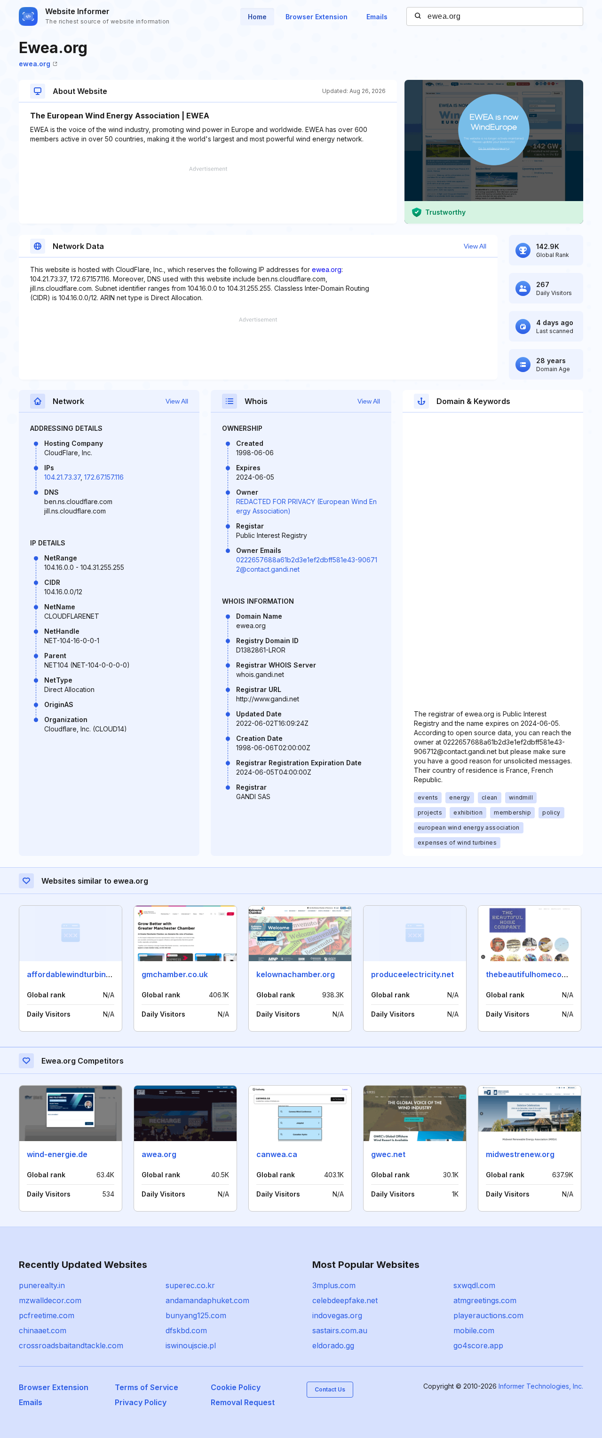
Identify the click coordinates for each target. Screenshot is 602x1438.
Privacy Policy (140, 1402)
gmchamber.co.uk (175, 974)
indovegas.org (337, 1315)
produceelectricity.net (412, 974)
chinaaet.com (42, 1330)
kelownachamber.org (295, 974)
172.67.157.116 (104, 477)
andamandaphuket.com (207, 1300)
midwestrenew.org (520, 1154)
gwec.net (388, 1154)
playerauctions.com (488, 1315)
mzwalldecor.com (50, 1300)
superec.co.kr (190, 1285)
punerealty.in (42, 1285)
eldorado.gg (333, 1345)
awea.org (159, 1154)
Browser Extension (316, 17)
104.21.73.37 (62, 477)
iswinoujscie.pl (191, 1345)
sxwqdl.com (474, 1285)
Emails (377, 17)
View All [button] (475, 246)
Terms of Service (146, 1387)
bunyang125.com (196, 1315)
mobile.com (473, 1330)
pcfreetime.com (46, 1315)
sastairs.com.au (339, 1330)
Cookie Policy (236, 1387)
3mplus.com (334, 1285)
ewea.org (34, 64)
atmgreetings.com (484, 1300)
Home (257, 17)
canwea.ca (276, 1154)
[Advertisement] (208, 195)
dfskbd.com (186, 1330)
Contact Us (330, 1389)
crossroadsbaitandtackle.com (71, 1345)
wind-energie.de (57, 1154)
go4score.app (478, 1345)
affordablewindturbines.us (76, 974)
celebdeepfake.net (345, 1300)
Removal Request (243, 1402)
